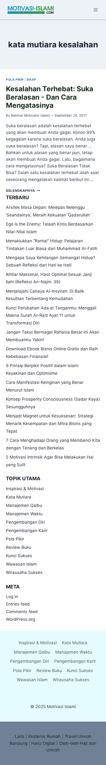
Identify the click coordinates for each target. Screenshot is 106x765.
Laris (19, 736)
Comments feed (22, 611)
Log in (12, 596)
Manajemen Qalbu (24, 505)
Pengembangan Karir (27, 530)
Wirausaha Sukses (24, 572)
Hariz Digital (43, 743)
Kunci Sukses (19, 555)
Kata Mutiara (18, 497)
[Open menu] (95, 10)
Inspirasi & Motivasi (25, 488)
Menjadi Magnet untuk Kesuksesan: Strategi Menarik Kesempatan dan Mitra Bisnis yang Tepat (49, 423)
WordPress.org (20, 619)
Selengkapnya (23, 191)
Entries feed (18, 604)
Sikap (31, 79)
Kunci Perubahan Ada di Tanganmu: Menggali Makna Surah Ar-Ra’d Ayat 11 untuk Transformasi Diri (51, 315)
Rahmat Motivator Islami (30, 115)
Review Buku (18, 547)
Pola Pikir (15, 79)
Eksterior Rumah (44, 736)
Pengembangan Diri (25, 522)
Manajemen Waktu (24, 513)
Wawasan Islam (21, 564)
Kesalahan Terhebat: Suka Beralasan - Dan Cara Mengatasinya (49, 97)
